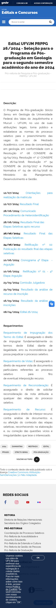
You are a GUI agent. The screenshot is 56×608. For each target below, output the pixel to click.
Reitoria (9, 515)
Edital (46, 447)
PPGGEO (5, 452)
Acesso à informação (43, 3)
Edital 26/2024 (29, 311)
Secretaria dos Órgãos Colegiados (22, 523)
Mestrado (33, 447)
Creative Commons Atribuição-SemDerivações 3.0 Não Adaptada (20, 473)
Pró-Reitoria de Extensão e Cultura (22, 543)
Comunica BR (22, 3)
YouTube (27, 502)
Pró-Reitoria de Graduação (18, 550)
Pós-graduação (41, 452)
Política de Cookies (13, 588)
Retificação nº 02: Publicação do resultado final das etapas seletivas (28, 249)
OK (38, 558)
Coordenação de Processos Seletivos (24, 533)
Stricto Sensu (21, 452)
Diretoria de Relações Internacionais (23, 519)
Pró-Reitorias (13, 528)
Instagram (16, 502)
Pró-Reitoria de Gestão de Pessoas (22, 546)
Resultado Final (29, 204)
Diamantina (17, 447)
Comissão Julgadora (32, 282)
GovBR (5, 3)
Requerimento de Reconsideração (25, 385)
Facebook (5, 502)
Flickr (38, 502)
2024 (4, 447)
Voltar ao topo (24, 459)
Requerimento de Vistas (18, 361)
